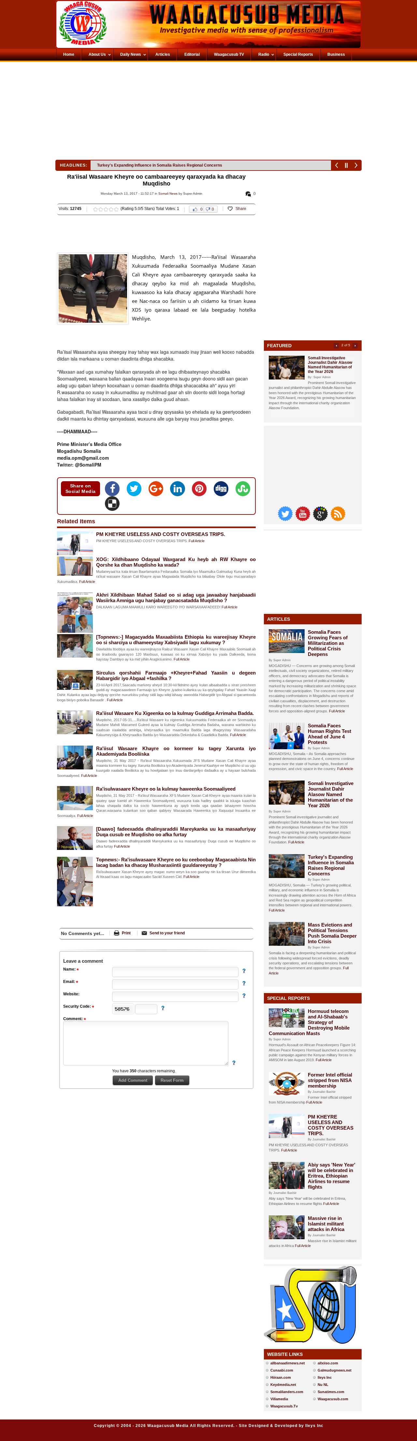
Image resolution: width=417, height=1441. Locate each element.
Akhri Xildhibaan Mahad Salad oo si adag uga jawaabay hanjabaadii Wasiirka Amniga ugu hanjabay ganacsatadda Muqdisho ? (176, 597)
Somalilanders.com (286, 1392)
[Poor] (95, 209)
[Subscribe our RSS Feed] (338, 519)
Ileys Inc (325, 1377)
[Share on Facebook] (114, 490)
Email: (69, 981)
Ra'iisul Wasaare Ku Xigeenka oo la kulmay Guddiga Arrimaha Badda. (175, 713)
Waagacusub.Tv (284, 1406)
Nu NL (323, 1385)
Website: (71, 994)
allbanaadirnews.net (287, 1363)
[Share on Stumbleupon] (243, 490)
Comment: (73, 1019)
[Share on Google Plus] (158, 490)
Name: (70, 969)
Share (241, 208)
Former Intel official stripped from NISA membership (330, 1080)
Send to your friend (167, 933)
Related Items (76, 521)
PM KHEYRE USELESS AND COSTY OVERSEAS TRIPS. (160, 534)
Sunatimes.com (331, 1392)
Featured (279, 345)
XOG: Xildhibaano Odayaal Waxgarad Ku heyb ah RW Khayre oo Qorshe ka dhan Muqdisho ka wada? (176, 562)
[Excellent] (116, 209)
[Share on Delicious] (112, 505)
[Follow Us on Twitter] (286, 519)
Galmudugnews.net (335, 1370)
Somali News (168, 193)
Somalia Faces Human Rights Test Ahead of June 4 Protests (329, 734)
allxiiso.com (328, 1363)
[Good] (105, 209)
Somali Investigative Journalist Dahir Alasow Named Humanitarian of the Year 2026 (330, 365)
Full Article (197, 541)
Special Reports (288, 998)
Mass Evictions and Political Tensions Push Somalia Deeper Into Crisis (162, 165)
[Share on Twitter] (136, 490)
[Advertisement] (131, 112)
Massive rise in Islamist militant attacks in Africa (326, 1223)
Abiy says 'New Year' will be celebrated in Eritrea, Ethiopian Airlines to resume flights (331, 1176)
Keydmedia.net (283, 1385)
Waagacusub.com (333, 1399)
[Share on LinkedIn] (179, 490)
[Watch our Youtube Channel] (303, 519)
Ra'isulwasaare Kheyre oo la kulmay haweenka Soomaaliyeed (166, 789)
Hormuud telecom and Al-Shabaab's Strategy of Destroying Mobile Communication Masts (309, 1022)
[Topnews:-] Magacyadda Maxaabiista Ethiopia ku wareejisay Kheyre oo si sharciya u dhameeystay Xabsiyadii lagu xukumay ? (176, 639)
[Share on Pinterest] (201, 490)
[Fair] (100, 209)
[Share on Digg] (223, 490)
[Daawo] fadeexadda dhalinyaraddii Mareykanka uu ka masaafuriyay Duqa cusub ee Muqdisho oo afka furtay (176, 831)
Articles (278, 619)
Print (126, 933)
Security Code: (77, 1006)
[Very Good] (111, 209)
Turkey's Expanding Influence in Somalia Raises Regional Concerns (331, 865)
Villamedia (279, 1399)
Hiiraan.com (280, 1377)
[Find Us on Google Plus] (321, 519)
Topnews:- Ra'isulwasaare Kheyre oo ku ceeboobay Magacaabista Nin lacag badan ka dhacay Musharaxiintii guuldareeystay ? (176, 862)
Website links (285, 1354)
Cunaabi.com (281, 1370)
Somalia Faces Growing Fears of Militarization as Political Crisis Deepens (328, 643)
